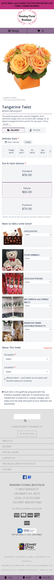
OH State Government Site (39, 565)
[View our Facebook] (25, 478)
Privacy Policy (9, 570)
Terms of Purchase (27, 570)
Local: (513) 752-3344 (27, 498)
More (5, 124)
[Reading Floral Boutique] (27, 24)
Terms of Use (45, 570)
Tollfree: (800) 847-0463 (27, 502)
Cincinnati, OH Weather (12, 565)
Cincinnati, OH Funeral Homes (19, 557)
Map (28, 577)
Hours (46, 577)
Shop (15, 31)
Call (9, 577)
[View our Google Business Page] (29, 478)
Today (27, 142)
